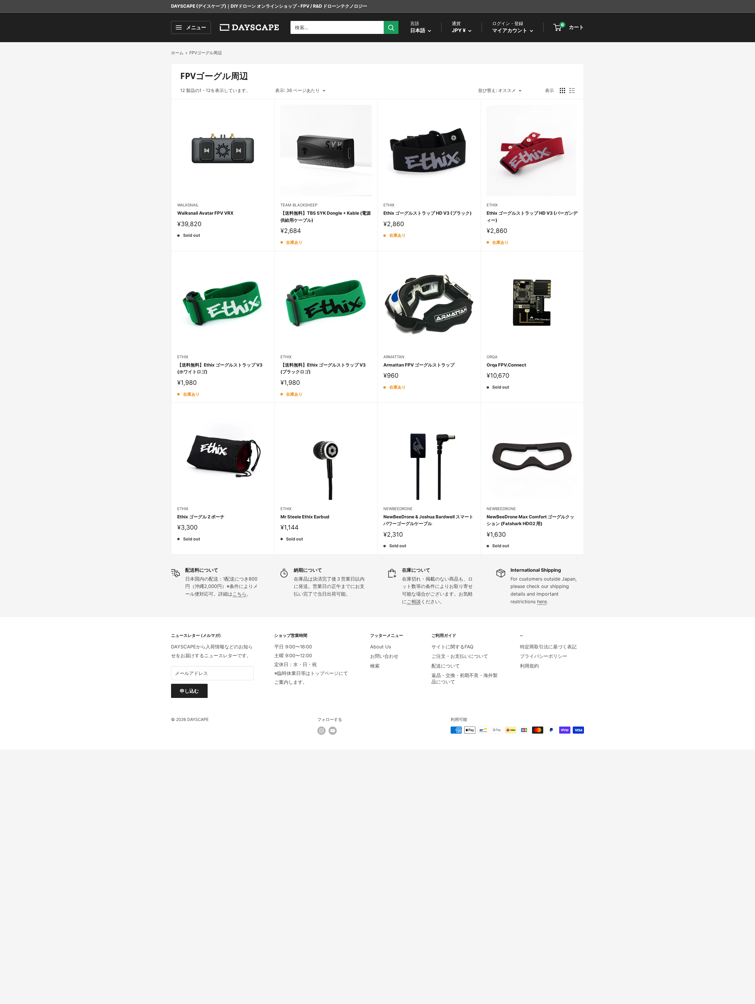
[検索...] (391, 27)
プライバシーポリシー (543, 656)
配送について (445, 666)
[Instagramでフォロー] (321, 731)
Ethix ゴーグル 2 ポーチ (200, 517)
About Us (380, 647)
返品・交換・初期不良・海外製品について (464, 678)
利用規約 (529, 666)
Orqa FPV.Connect (506, 365)
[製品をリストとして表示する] (572, 90)
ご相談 (414, 601)
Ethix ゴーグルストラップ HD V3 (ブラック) (427, 213)
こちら (239, 594)
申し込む (189, 691)
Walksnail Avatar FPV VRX (205, 213)
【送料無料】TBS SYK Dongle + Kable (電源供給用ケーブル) (325, 216)
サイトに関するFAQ (452, 647)
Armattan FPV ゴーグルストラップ (418, 365)
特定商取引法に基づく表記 (548, 647)
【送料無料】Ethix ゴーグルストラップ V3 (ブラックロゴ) (323, 368)
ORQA (492, 356)
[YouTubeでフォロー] (333, 731)
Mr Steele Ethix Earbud (304, 517)
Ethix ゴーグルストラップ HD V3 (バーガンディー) (532, 216)
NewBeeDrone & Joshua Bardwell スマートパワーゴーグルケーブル (428, 520)
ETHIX (388, 205)
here (542, 601)
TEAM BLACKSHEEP (298, 205)
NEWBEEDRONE (398, 508)
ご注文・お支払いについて (459, 656)
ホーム (177, 52)
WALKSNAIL (187, 205)
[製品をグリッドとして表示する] (562, 90)
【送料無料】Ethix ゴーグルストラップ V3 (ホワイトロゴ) (219, 368)
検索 (375, 666)
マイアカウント (510, 30)
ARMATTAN (393, 356)
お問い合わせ (384, 656)
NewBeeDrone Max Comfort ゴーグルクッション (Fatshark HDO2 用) (530, 520)
